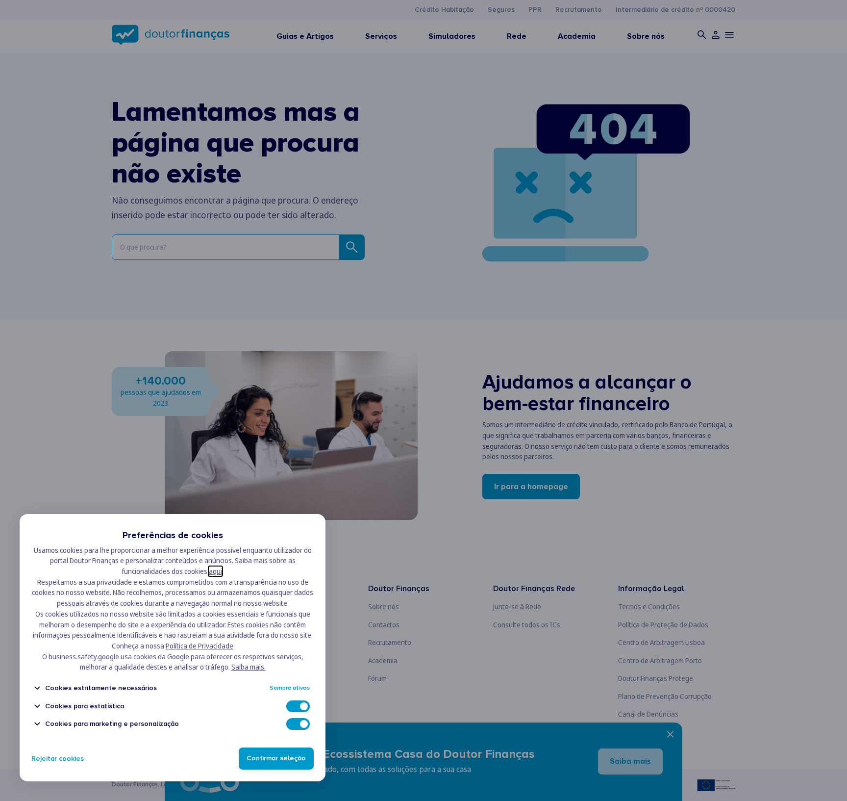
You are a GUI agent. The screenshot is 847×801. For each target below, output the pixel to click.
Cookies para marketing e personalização (112, 724)
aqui (215, 571)
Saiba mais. (248, 667)
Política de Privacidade (199, 645)
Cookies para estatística (84, 706)
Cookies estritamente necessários (101, 688)
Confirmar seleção (276, 758)
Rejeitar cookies (57, 758)
